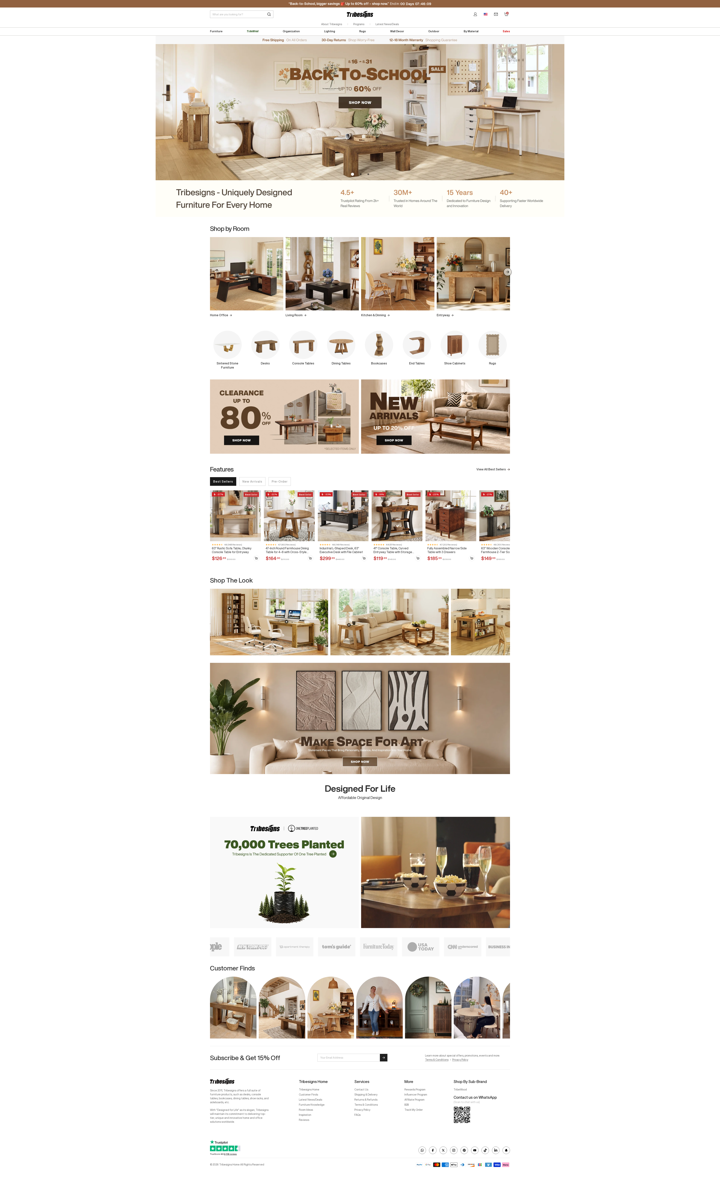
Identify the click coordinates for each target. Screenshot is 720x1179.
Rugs (362, 31)
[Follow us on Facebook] (432, 1150)
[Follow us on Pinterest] (464, 1150)
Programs (358, 24)
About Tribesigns (331, 24)
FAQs (357, 1115)
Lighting (329, 31)
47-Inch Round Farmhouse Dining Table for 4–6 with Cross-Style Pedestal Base (287, 550)
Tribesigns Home (309, 1089)
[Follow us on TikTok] (485, 1150)
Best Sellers (223, 481)
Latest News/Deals (387, 24)
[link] (235, 527)
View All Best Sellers (491, 469)
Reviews (304, 1120)
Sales (506, 31)
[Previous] (212, 272)
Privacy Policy (460, 1059)
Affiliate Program (414, 1099)
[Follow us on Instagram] (454, 1150)
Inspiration (305, 1115)
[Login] (475, 14)
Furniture (216, 31)
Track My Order (413, 1109)
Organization (291, 31)
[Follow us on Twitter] (443, 1150)
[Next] (508, 272)
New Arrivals (252, 481)
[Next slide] (508, 622)
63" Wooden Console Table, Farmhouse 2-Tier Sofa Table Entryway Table (501, 550)
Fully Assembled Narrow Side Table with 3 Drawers (447, 550)
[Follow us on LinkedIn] (496, 1150)
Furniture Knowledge (312, 1104)
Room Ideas (306, 1109)
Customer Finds (308, 1094)
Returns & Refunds (365, 1099)
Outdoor (433, 31)
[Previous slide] (212, 622)
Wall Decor (397, 31)
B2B (406, 1104)
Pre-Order (280, 481)
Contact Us (361, 1089)
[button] (351, 174)
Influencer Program (415, 1094)
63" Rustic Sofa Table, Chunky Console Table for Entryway (231, 550)
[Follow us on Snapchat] (506, 1150)
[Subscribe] (383, 1057)
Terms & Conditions (436, 1059)
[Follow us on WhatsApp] (422, 1150)
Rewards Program (414, 1089)
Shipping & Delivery (365, 1094)
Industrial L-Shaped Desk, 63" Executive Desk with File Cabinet (341, 550)
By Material (471, 31)
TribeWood (460, 1089)
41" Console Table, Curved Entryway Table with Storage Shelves (393, 550)
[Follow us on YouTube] (474, 1150)
